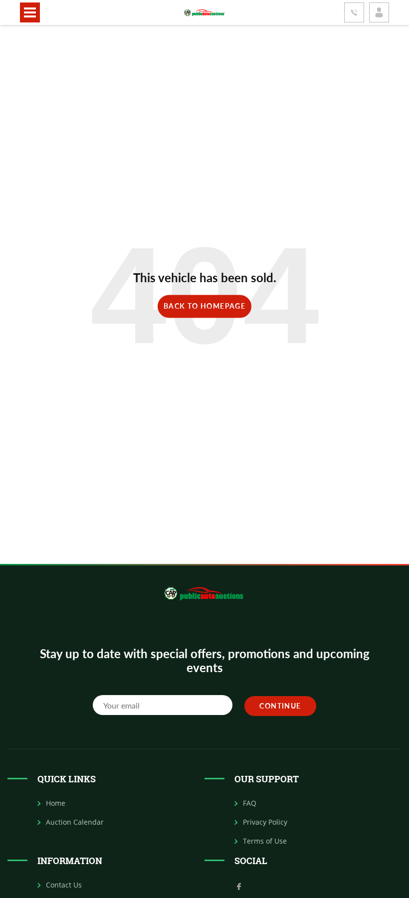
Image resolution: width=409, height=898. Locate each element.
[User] (379, 12)
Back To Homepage (204, 306)
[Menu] (30, 12)
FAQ (249, 803)
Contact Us (64, 885)
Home (55, 803)
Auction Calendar (75, 822)
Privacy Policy (265, 822)
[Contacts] (354, 12)
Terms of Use (265, 841)
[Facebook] (238, 886)
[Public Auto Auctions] (204, 12)
